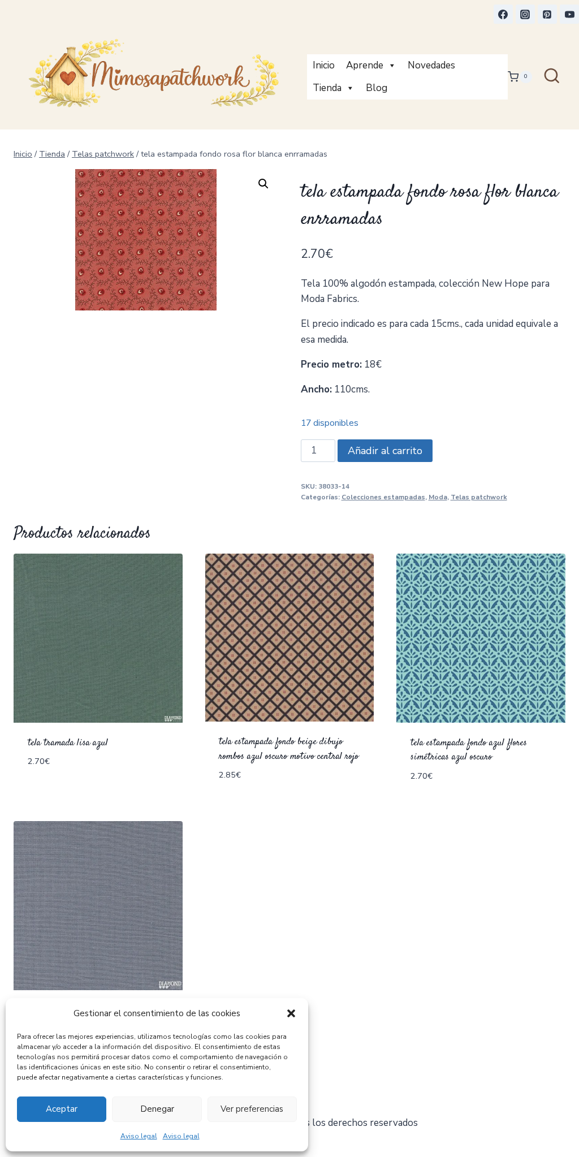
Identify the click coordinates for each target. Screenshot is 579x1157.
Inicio (324, 65)
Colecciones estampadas (383, 497)
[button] (291, 1013)
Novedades (431, 65)
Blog (376, 87)
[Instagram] (525, 14)
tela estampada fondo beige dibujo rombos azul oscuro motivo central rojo (288, 749)
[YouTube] (569, 14)
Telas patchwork (479, 497)
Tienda (327, 87)
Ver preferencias (252, 1109)
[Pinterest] (547, 14)
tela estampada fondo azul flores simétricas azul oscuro (469, 750)
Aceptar (61, 1109)
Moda (438, 497)
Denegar (157, 1109)
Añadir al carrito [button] (71, 795)
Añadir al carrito (385, 450)
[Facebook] (503, 14)
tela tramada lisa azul (68, 743)
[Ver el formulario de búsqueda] (552, 77)
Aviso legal (138, 1136)
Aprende (364, 65)
